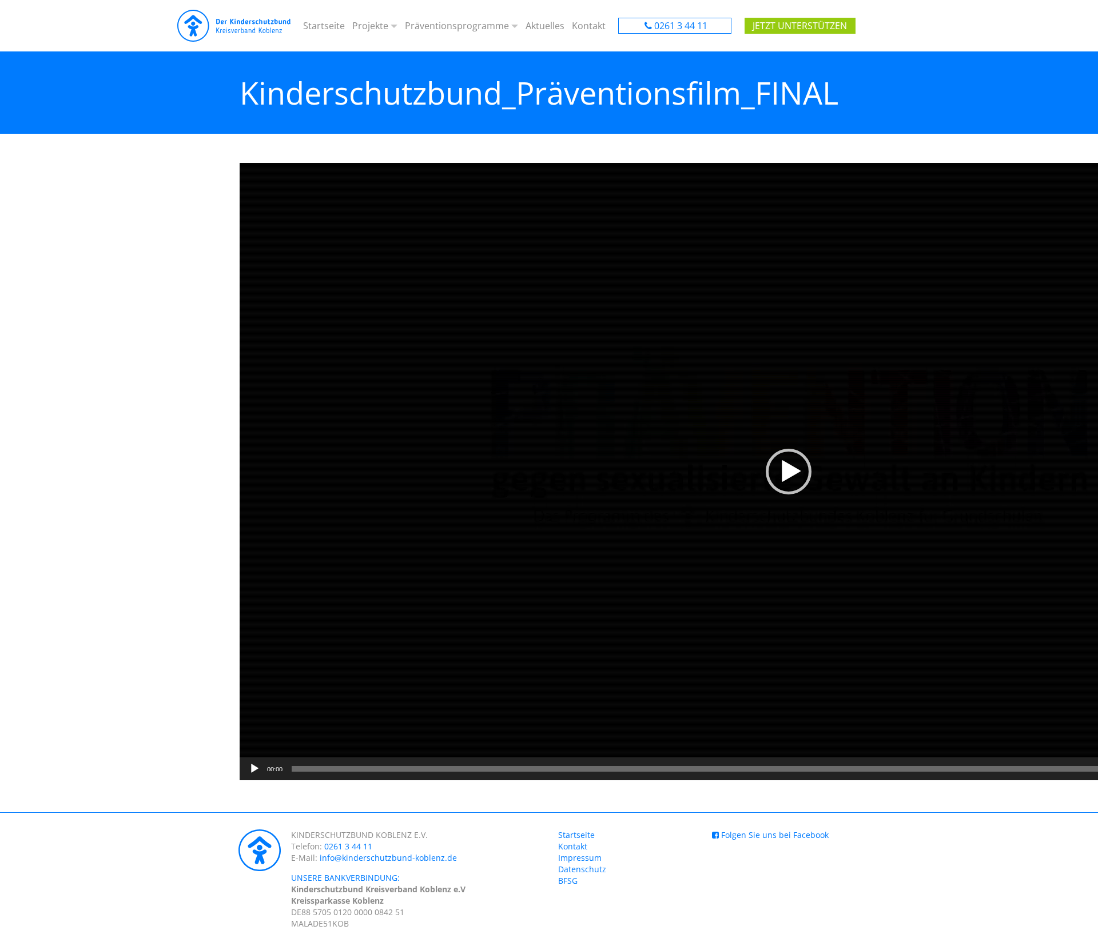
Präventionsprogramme (457, 25)
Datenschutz (582, 869)
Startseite (324, 25)
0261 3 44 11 (680, 25)
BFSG (568, 880)
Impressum (580, 857)
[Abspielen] (254, 769)
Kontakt (589, 25)
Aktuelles (545, 25)
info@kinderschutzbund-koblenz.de (388, 857)
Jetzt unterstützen (800, 25)
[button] (788, 471)
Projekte (370, 25)
